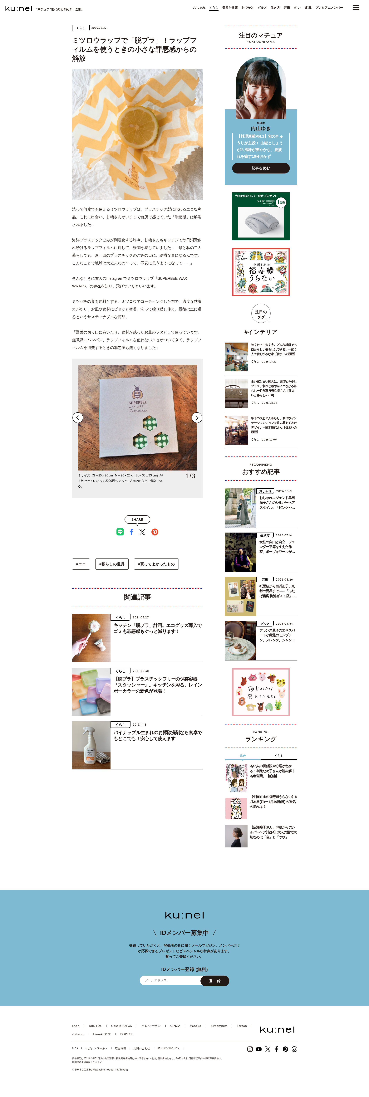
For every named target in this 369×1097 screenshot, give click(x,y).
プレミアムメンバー (329, 7)
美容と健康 (230, 7)
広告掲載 (120, 1048)
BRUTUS (95, 1026)
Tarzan (242, 1026)
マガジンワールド (96, 1048)
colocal (78, 1034)
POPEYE (126, 1034)
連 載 (308, 7)
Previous (77, 417)
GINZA (175, 1026)
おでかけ (248, 7)
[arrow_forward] (250, 1049)
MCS (75, 1048)
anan (76, 1026)
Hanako (195, 1026)
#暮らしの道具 (112, 564)
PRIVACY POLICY (168, 1048)
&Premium (219, 1026)
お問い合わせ (141, 1048)
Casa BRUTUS (121, 1026)
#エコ (81, 564)
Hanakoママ (102, 1034)
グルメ (262, 7)
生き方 (275, 7)
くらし (214, 7)
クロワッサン (151, 1026)
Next (197, 417)
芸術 (287, 7)
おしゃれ (199, 7)
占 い (297, 7)
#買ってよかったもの (156, 564)
